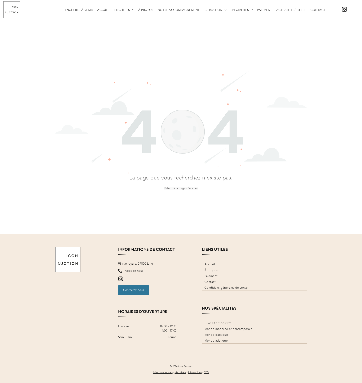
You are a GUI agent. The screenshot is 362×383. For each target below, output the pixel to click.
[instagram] (344, 10)
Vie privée (180, 372)
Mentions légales (163, 372)
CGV (206, 372)
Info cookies (195, 372)
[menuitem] (79, 10)
